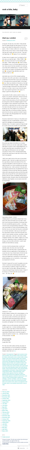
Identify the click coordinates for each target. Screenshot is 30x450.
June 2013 (4, 426)
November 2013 (6, 417)
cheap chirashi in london (11, 368)
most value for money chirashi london (14, 376)
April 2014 (4, 409)
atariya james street (12, 357)
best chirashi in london (14, 358)
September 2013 (6, 421)
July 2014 (4, 403)
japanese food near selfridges (16, 373)
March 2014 (5, 410)
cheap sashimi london (20, 370)
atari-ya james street (22, 354)
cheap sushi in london (7, 371)
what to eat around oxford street (18, 380)
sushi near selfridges (21, 379)
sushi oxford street (6, 380)
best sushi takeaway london (12, 367)
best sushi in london (14, 365)
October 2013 (5, 419)
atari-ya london (5, 355)
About (9, 27)
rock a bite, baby (10, 9)
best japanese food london (12, 360)
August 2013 (5, 422)
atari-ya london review (15, 355)
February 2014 (5, 412)
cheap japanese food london (8, 370)
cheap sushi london (17, 371)
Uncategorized (10, 354)
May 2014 (4, 407)
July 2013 (4, 424)
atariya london (20, 357)
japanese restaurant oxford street (16, 376)
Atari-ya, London (9, 38)
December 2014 (6, 395)
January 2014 (5, 414)
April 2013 (4, 429)
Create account (6, 437)
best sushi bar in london (18, 364)
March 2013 (5, 431)
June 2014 (4, 405)
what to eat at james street (8, 381)
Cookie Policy (5, 443)
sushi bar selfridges (11, 379)
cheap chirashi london (22, 368)
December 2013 (6, 415)
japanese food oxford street (8, 374)
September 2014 (6, 400)
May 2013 (4, 427)
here (15, 351)
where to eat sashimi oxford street (14, 383)
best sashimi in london (19, 363)
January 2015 (5, 393)
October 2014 (5, 398)
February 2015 (5, 392)
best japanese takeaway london (16, 361)
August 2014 (5, 402)
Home (4, 27)
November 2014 (6, 397)
